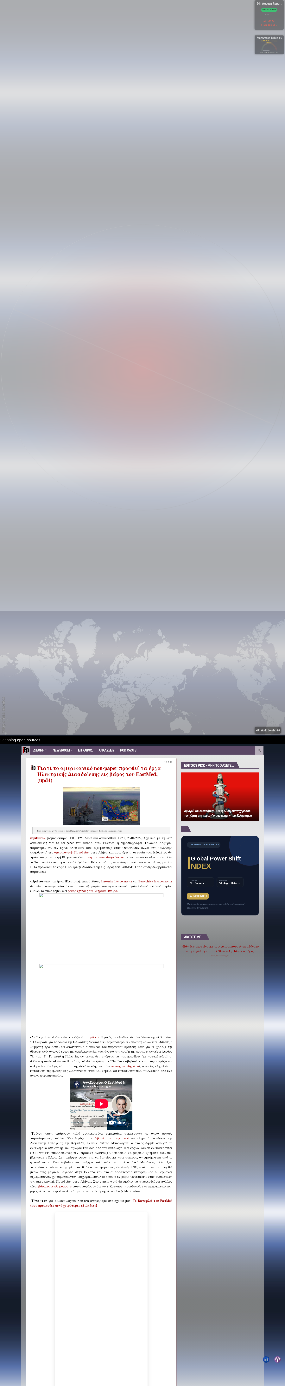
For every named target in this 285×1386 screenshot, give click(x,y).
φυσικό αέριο (58, 830)
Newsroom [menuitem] (61, 750)
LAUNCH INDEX (197, 896)
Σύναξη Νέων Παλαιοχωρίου (220, 956)
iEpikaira (103, 830)
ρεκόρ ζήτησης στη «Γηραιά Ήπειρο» (93, 891)
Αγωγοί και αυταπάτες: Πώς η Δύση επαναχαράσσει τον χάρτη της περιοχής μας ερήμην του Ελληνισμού (218, 813)
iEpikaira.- (37, 838)
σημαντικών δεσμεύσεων (105, 857)
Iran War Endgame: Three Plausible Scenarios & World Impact (237, 1077)
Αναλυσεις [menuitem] (106, 750)
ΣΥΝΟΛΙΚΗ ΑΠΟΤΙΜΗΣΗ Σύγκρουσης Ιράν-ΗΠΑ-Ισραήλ (235, 1045)
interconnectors (115, 830)
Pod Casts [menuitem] (128, 750)
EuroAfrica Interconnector (155, 881)
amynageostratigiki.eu (125, 1066)
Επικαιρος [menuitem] (85, 750)
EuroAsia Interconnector (86, 830)
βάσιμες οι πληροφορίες (55, 1186)
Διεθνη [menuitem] (38, 750)
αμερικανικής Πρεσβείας (71, 852)
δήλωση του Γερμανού (112, 1138)
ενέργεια (46, 830)
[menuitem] (26, 750)
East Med (70, 830)
